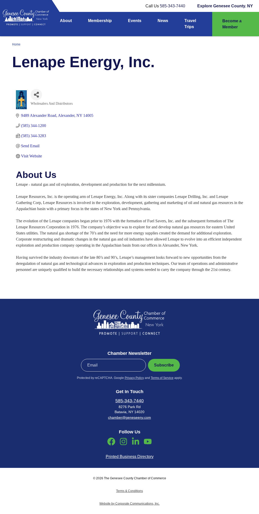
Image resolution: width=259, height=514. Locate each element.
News (163, 21)
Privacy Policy (134, 378)
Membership (100, 21)
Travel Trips (190, 24)
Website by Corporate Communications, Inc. (129, 503)
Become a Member (232, 24)
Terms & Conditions (129, 491)
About (66, 21)
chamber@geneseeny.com (129, 417)
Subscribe (164, 365)
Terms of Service (162, 378)
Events (134, 21)
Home (16, 44)
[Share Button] (36, 94)
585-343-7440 (172, 6)
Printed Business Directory (130, 456)
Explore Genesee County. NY (225, 6)
